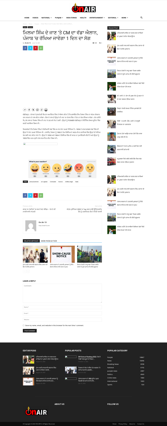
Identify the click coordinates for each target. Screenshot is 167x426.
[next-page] (27, 271)
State (76, 181)
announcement (34, 181)
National (45, 18)
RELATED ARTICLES (31, 241)
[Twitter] (30, 48)
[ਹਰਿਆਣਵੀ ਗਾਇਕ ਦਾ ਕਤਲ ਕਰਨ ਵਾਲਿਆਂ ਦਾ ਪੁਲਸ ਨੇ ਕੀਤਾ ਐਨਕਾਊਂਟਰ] (28, 360)
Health (83, 18)
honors (60, 181)
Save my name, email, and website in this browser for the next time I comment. (54, 325)
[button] (141, 18)
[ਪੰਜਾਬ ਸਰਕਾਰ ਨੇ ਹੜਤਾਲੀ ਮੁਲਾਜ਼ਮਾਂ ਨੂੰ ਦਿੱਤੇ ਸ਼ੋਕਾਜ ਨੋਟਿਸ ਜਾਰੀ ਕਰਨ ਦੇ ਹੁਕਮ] (62, 254)
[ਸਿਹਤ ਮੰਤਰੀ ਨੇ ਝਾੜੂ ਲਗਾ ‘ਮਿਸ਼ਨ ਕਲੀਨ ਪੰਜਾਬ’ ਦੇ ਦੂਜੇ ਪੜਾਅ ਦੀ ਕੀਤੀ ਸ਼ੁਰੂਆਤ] (89, 254)
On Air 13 (28, 43)
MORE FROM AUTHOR (49, 241)
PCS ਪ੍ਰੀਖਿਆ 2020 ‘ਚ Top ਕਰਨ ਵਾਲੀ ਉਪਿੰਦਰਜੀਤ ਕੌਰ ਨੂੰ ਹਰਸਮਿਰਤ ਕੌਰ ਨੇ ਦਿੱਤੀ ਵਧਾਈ (84, 210)
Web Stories (71, 18)
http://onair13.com (44, 225)
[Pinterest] (35, 48)
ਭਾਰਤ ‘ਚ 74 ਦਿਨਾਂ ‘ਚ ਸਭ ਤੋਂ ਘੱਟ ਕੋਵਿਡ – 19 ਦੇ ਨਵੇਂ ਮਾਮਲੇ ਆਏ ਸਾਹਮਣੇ (39, 210)
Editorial (112, 18)
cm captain (44, 181)
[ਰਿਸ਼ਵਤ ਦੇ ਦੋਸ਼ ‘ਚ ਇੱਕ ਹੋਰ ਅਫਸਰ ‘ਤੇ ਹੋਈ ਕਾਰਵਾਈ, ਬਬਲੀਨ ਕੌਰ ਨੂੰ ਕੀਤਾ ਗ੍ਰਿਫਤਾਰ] (70, 370)
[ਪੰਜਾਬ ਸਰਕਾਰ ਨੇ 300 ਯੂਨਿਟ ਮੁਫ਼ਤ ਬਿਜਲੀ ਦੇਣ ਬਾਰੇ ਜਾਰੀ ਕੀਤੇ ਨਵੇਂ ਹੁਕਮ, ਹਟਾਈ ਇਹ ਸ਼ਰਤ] (70, 380)
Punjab (58, 18)
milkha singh (69, 181)
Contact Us (140, 424)
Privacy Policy (123, 424)
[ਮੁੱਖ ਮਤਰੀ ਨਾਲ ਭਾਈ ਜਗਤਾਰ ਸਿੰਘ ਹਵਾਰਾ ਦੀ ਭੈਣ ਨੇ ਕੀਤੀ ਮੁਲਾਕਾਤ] (35, 254)
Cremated (53, 181)
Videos (35, 18)
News (30, 24)
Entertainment (96, 18)
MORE (124, 18)
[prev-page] (24, 271)
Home (26, 18)
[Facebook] (25, 48)
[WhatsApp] (41, 48)
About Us (132, 424)
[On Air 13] (83, 8)
